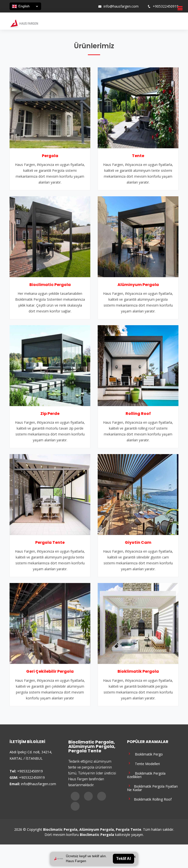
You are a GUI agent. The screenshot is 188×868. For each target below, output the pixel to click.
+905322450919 (165, 6)
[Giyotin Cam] (138, 494)
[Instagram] (79, 6)
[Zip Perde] (50, 365)
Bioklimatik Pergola (138, 671)
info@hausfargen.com (121, 6)
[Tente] (138, 107)
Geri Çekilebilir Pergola (50, 671)
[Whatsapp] (91, 6)
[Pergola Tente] (50, 494)
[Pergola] (50, 107)
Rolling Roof (138, 413)
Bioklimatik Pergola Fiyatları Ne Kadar (152, 788)
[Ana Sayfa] (24, 23)
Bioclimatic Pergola (50, 284)
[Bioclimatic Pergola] (50, 236)
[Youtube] (85, 6)
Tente (138, 156)
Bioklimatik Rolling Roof (152, 799)
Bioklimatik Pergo (147, 754)
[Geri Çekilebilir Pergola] (50, 623)
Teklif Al (123, 858)
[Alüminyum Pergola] (138, 236)
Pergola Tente (50, 542)
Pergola (50, 156)
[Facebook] (72, 6)
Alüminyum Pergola (138, 284)
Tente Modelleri (146, 763)
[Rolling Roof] (138, 365)
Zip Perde (49, 413)
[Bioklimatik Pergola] (138, 623)
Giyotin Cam (138, 542)
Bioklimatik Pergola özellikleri (146, 775)
